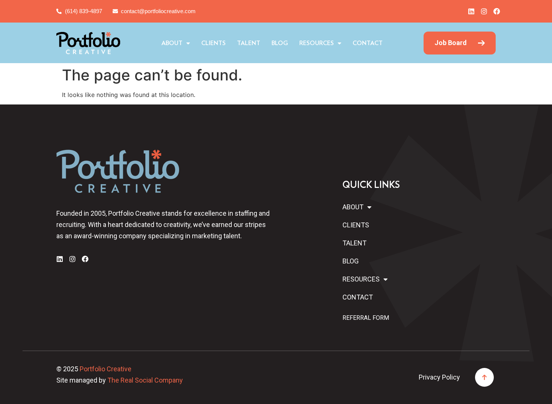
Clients (213, 43)
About (171, 43)
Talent (248, 43)
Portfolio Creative (105, 369)
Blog (279, 43)
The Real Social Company (145, 380)
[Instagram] (484, 11)
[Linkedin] (471, 11)
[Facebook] (496, 11)
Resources (316, 43)
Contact (368, 43)
